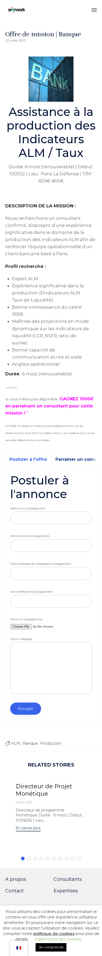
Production (50, 743)
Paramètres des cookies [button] (58, 939)
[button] (28, 828)
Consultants (68, 879)
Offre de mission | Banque (43, 34)
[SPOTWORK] (16, 10)
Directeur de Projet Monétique (44, 790)
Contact (14, 891)
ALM (15, 743)
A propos (15, 879)
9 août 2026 (24, 802)
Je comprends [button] (51, 947)
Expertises (66, 891)
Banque (30, 743)
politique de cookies (54, 933)
